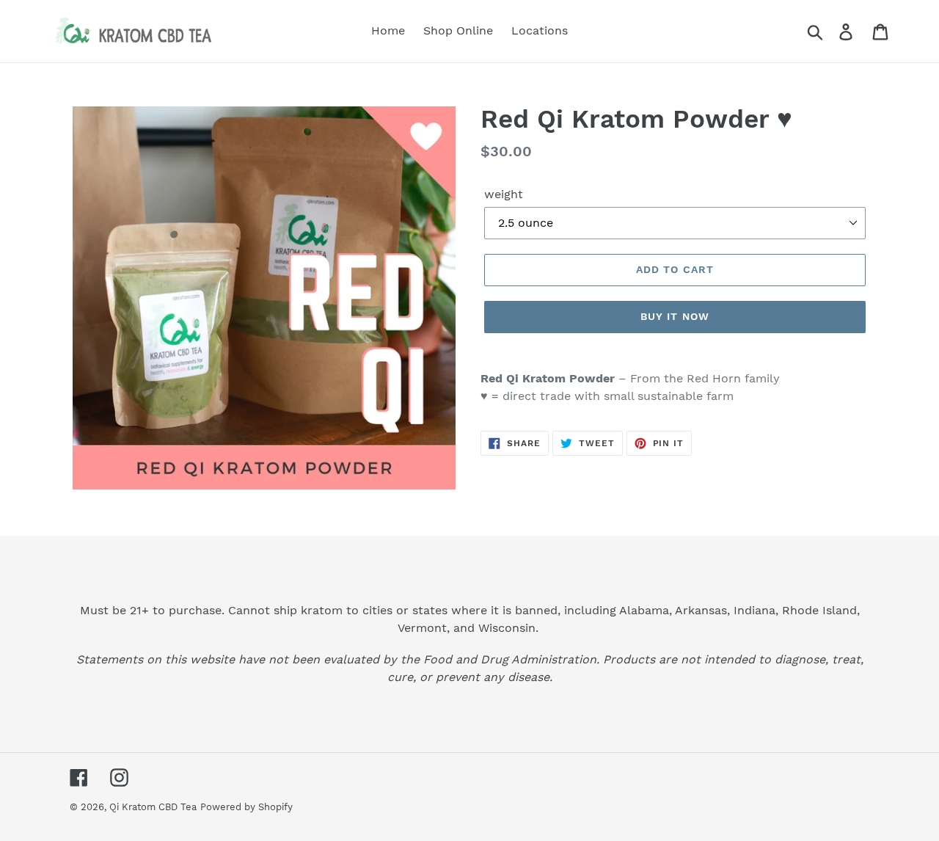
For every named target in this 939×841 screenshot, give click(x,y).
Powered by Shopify (246, 806)
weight (503, 194)
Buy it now (674, 316)
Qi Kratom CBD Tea (153, 806)
